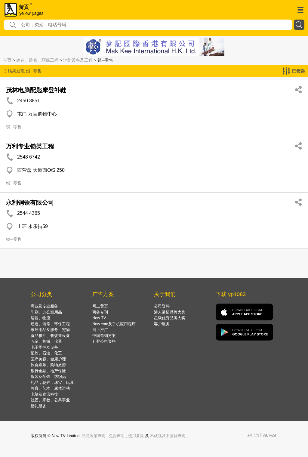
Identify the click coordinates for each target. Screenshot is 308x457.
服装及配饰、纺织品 (48, 376)
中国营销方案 (104, 335)
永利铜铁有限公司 (30, 202)
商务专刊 (100, 312)
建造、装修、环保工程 (37, 60)
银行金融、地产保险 (48, 371)
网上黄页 (100, 306)
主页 (7, 60)
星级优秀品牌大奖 (169, 318)
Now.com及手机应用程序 (114, 324)
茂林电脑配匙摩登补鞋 (36, 90)
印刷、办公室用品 (46, 312)
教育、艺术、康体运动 (50, 388)
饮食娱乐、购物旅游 (48, 365)
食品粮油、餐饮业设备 (50, 335)
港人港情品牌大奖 (169, 312)
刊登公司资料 (104, 341)
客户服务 (162, 324)
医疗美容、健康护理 (48, 359)
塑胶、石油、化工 (46, 353)
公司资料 (162, 306)
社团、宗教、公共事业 (50, 400)
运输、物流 (40, 318)
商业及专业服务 (44, 306)
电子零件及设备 (44, 347)
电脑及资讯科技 (44, 394)
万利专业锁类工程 (30, 146)
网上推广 (100, 329)
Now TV (99, 318)
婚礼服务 (38, 406)
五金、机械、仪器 (46, 341)
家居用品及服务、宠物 (50, 329)
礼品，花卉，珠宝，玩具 (52, 382)
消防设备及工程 (78, 60)
